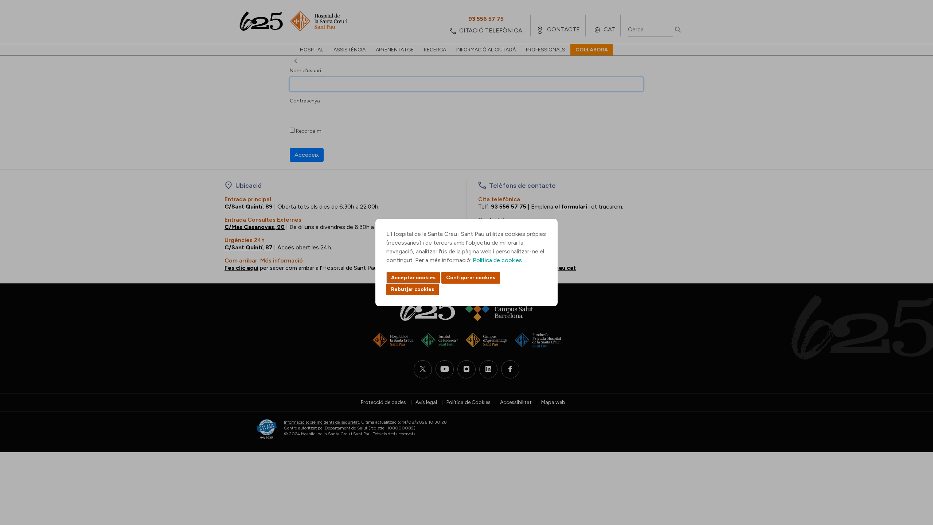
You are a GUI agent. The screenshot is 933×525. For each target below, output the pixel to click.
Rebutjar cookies (412, 289)
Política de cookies (497, 260)
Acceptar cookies (413, 278)
